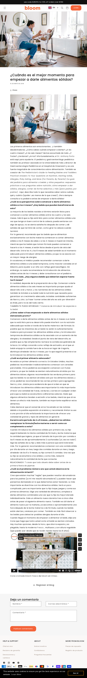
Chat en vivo (8, 646)
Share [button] (14, 90)
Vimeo (54, 576)
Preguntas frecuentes (43, 655)
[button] (4, 7)
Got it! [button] (76, 673)
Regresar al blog (45, 585)
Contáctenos (39, 650)
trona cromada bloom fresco (24, 576)
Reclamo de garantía (11, 650)
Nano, (43, 524)
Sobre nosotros (40, 646)
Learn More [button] (16, 674)
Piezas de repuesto (73, 646)
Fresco (40, 527)
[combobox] (53, 7)
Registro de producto (74, 650)
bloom (45, 576)
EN (54, 7)
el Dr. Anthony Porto (64, 156)
